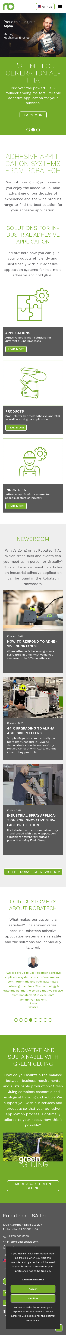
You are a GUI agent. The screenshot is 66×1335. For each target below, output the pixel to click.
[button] (28, 129)
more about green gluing (33, 1186)
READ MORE (16, 349)
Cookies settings (33, 1279)
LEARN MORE (33, 115)
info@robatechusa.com (23, 1241)
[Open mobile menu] (59, 6)
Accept (33, 1288)
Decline (33, 1298)
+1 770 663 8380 (18, 1236)
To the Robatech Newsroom (33, 872)
